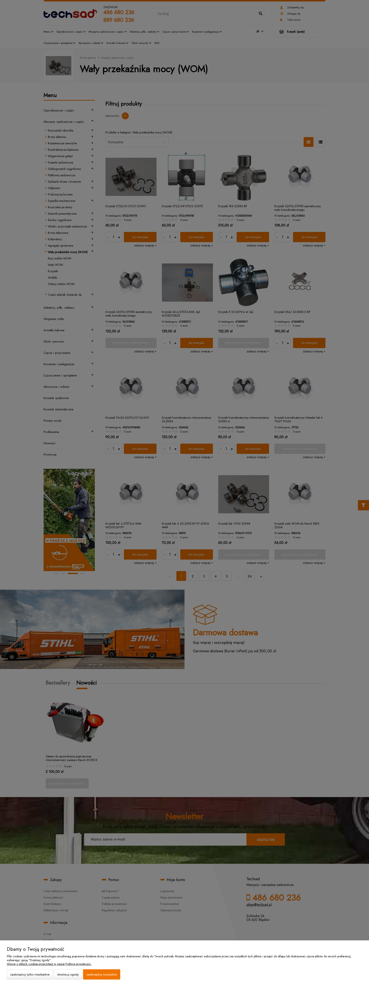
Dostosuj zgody (68, 974)
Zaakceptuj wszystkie (101, 974)
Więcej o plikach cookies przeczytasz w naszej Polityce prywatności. (49, 964)
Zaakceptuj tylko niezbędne (30, 974)
